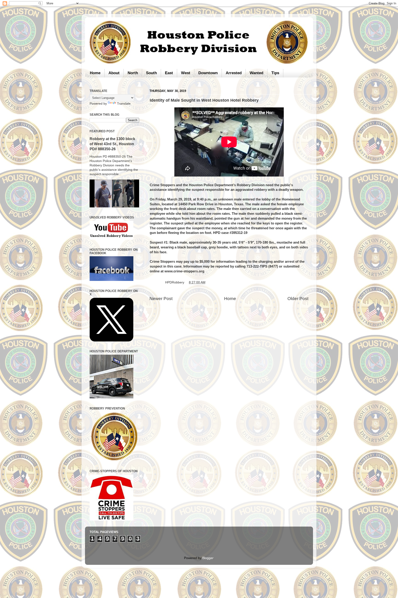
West (185, 73)
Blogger (207, 558)
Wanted (256, 73)
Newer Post (161, 298)
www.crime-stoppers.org (184, 271)
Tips (275, 73)
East (169, 73)
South (151, 73)
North (133, 73)
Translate (124, 103)
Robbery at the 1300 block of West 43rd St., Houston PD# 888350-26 (112, 144)
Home (95, 73)
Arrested (234, 73)
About (114, 73)
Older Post (297, 298)
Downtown (208, 73)
